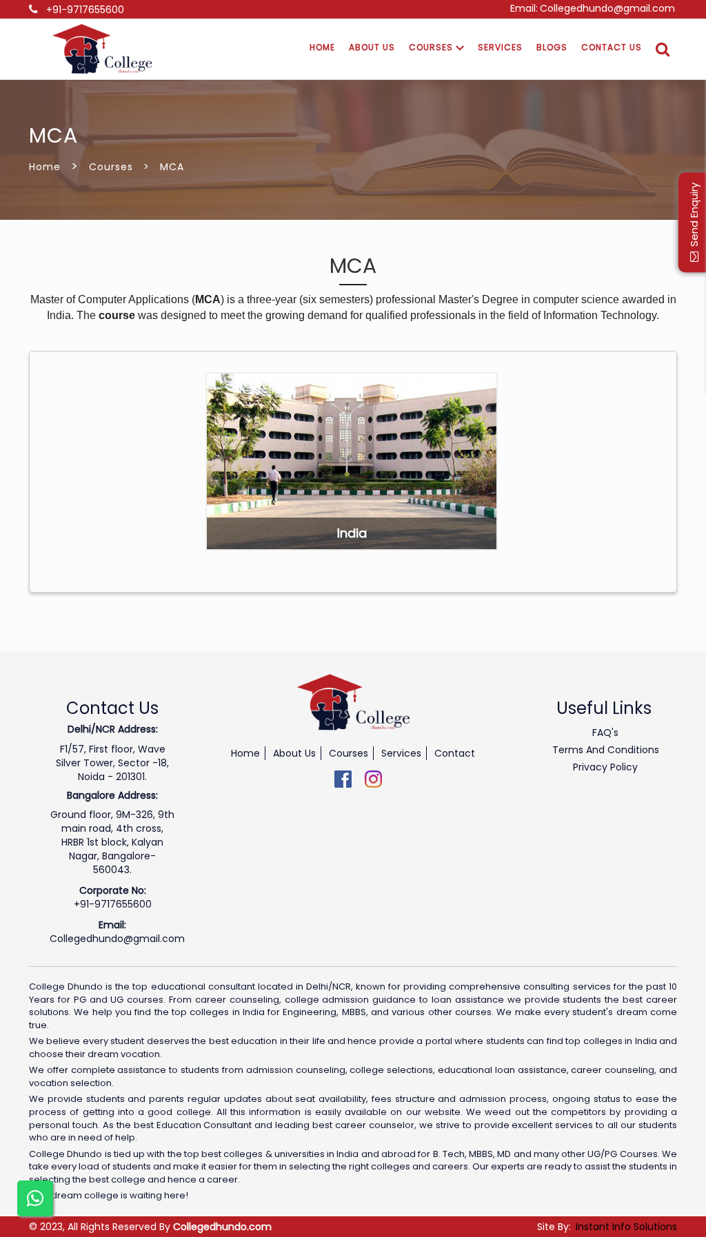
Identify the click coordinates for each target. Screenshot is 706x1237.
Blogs (551, 47)
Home (322, 47)
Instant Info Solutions (626, 1227)
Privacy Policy (605, 767)
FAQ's (605, 732)
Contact (454, 753)
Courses (432, 47)
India (352, 533)
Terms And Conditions (605, 750)
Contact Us (611, 47)
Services (500, 47)
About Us (372, 47)
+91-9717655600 (85, 10)
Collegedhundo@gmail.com (607, 8)
